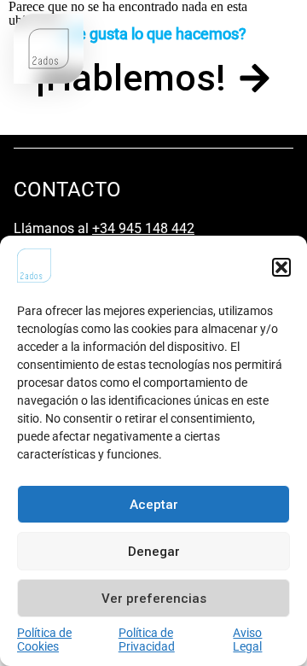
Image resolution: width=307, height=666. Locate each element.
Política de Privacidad (147, 639)
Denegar (154, 551)
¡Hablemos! (131, 77)
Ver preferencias (153, 598)
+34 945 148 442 (143, 228)
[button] (281, 267)
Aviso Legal (247, 639)
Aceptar (154, 504)
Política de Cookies (44, 639)
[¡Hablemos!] (254, 78)
